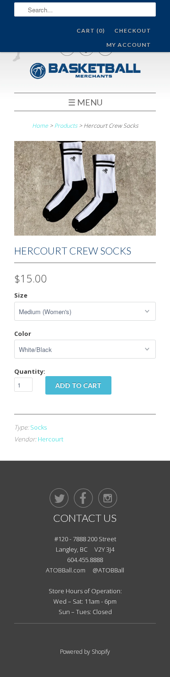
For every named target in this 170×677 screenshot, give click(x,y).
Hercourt (50, 439)
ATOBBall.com (65, 570)
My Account (128, 44)
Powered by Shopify (85, 652)
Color (22, 333)
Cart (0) (90, 30)
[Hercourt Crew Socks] (85, 233)
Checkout (132, 30)
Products (65, 126)
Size (20, 295)
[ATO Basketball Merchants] (85, 72)
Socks (38, 427)
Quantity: (29, 371)
